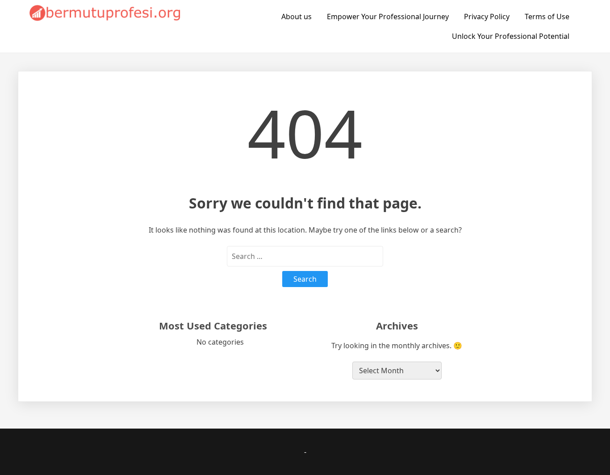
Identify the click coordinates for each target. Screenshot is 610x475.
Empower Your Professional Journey (388, 16)
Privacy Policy (487, 16)
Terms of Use (547, 16)
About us (296, 16)
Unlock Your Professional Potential (510, 36)
